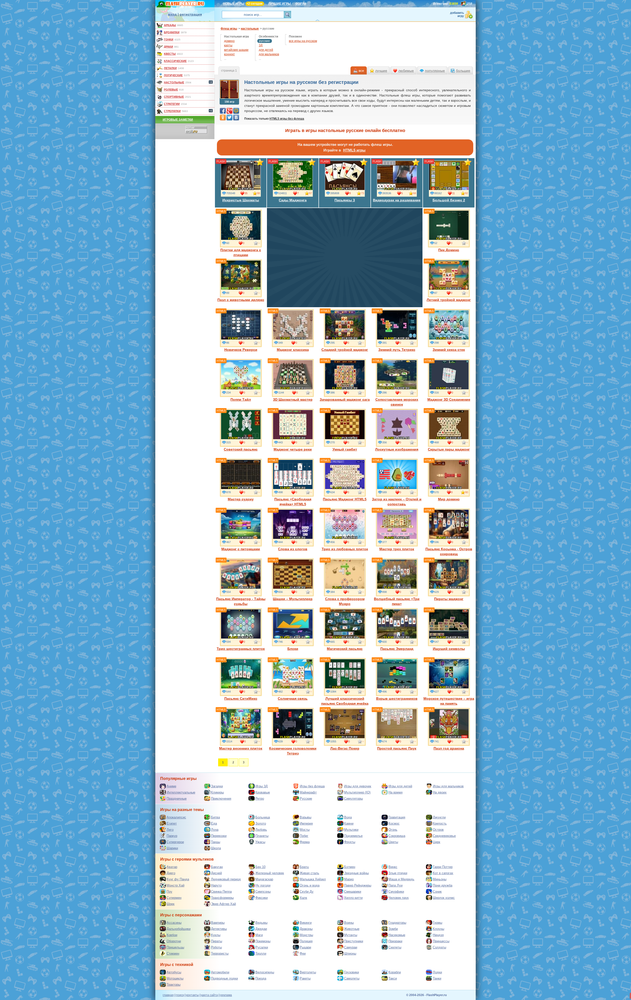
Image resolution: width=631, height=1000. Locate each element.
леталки (170, 68)
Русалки (261, 947)
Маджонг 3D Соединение (448, 399)
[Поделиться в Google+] (229, 111)
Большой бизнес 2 (449, 200)
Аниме (171, 786)
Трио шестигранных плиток (241, 649)
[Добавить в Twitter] (229, 117)
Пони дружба (442, 885)
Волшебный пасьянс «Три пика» (397, 601)
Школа (216, 848)
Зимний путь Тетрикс (396, 350)
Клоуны (438, 929)
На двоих (440, 792)
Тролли (260, 953)
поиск (180, 995)
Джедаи (261, 929)
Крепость (440, 823)
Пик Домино (448, 250)
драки (168, 46)
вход (172, 14)
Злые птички (397, 873)
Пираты (216, 941)
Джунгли (439, 817)
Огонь (392, 829)
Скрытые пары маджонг (449, 449)
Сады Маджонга (293, 200)
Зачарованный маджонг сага (345, 399)
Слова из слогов (292, 549)
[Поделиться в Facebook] (223, 111)
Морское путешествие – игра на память (448, 701)
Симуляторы (353, 798)
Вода (348, 817)
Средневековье (444, 836)
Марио (349, 879)
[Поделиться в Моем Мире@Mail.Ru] (236, 111)
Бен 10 (260, 867)
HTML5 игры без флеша (286, 118)
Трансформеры (222, 898)
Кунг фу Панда (178, 879)
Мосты (305, 829)
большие (463, 71)
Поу (169, 891)
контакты (192, 995)
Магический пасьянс (345, 649)
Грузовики (351, 972)
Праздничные (177, 798)
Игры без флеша (312, 786)
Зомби (393, 929)
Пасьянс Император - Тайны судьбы (240, 601)
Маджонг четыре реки (293, 449)
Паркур (172, 836)
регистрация (191, 14)
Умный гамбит (345, 449)
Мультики (351, 829)
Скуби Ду (307, 891)
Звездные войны (356, 873)
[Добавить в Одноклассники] (223, 117)
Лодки (437, 972)
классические (175, 60)
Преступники (353, 941)
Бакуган (217, 867)
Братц (304, 867)
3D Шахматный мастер (293, 399)
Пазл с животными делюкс (240, 300)
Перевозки (219, 836)
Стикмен (173, 953)
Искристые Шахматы (240, 200)
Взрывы (305, 817)
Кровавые (262, 792)
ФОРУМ (300, 3)
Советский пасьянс (241, 449)
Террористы (219, 953)
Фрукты (349, 842)
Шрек (171, 904)
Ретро (259, 798)
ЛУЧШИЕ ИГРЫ (279, 3)
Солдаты (439, 947)
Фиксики (261, 898)
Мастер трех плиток (396, 549)
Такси (392, 978)
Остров (438, 829)
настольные (174, 82)
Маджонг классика (293, 350)
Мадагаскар (264, 879)
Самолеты (351, 978)
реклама (226, 995)
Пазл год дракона (449, 748)
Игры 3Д (261, 786)
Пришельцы (175, 947)
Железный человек (269, 873)
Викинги (306, 923)
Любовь (261, 829)
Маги (259, 935)
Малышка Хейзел (313, 879)
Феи (303, 953)
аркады (170, 25)
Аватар (172, 867)
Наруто (216, 885)
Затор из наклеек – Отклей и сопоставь (396, 501)
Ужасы (260, 842)
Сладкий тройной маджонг (344, 350)
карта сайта (209, 995)
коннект (229, 54)
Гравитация (396, 817)
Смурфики (396, 891)
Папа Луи (395, 885)
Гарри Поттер (443, 867)
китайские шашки (236, 50)
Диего (171, 873)
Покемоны (262, 941)
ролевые (171, 89)
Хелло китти (353, 898)
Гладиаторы (397, 923)
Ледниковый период (226, 879)
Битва (215, 817)
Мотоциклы (175, 978)
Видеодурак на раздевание (397, 200)
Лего (170, 829)
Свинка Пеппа (221, 891)
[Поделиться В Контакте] (236, 117)
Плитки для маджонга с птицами (240, 252)
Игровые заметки (178, 119)
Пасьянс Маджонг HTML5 (345, 499)
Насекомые (396, 935)
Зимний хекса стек (449, 350)
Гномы (437, 923)
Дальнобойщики (179, 929)
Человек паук (398, 898)
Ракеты (305, 978)
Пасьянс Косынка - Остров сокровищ (448, 551)
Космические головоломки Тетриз (292, 750)
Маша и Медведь (401, 879)
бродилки (171, 32)
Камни (348, 823)
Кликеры (217, 792)
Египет (172, 823)
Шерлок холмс (444, 898)
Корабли (394, 972)
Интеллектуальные (181, 792)
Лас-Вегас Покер (344, 748)
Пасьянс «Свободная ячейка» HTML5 (292, 501)
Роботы (216, 947)
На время (395, 792)
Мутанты (350, 935)
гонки (168, 39)
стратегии (172, 103)
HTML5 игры (354, 150)
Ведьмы (261, 923)
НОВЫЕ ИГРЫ (233, 3)
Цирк (436, 842)
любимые (406, 71)
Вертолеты (308, 972)
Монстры (306, 935)
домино (229, 41)
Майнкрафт (308, 792)
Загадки (217, 786)
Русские (306, 798)
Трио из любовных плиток (345, 549)
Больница (262, 817)
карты (228, 45)
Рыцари (305, 947)
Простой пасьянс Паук (396, 748)
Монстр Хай (175, 885)
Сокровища (396, 836)
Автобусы (174, 972)
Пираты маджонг (448, 599)
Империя (306, 823)
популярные (435, 71)
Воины (349, 923)
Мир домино (449, 499)
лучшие (381, 71)
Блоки (292, 649)
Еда (214, 823)
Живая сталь (309, 873)
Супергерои (175, 842)
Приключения (221, 798)
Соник (437, 891)
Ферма (305, 842)
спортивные (174, 96)
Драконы (306, 929)
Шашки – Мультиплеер (293, 599)
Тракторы (173, 984)
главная (168, 995)
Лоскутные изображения (396, 449)
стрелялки (172, 111)
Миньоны (439, 879)
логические (173, 75)
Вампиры (218, 923)
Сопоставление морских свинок (396, 401)
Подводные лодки (224, 978)
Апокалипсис (176, 817)
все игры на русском (303, 41)
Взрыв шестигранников (397, 698)
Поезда (260, 978)
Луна (214, 829)
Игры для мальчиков (448, 786)
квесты (170, 53)
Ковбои (172, 935)
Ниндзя (438, 935)
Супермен (174, 898)
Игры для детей (400, 786)
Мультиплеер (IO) (357, 792)
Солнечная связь (293, 698)
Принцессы (441, 941)
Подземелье (353, 836)
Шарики (172, 848)
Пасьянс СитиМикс (240, 698)
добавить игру (457, 14)
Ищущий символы (449, 649)
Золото (260, 823)
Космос (394, 823)
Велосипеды (264, 972)
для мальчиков (269, 54)
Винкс (392, 867)
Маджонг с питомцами (240, 549)
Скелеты (394, 947)
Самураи (350, 947)
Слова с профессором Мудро (345, 601)
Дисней (216, 873)
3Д (261, 45)
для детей (266, 50)
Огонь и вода (309, 885)
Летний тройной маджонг (449, 300)
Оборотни (174, 941)
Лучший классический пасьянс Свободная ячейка (344, 701)
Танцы (215, 842)
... (225, 58)
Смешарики (352, 891)
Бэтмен (349, 867)
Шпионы (350, 953)
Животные (351, 929)
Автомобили (220, 972)
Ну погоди (262, 885)
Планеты (261, 836)
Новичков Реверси (240, 350)
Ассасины (174, 923)
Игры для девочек (357, 786)
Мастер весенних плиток (240, 748)
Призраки (395, 941)
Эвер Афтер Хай (223, 904)
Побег (304, 836)
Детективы (219, 929)
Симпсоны (263, 891)
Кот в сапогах (443, 873)
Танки (437, 978)
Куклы (215, 935)
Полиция (306, 941)
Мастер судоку (241, 499)
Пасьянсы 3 (344, 200)
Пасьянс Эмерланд (396, 649)
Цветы (393, 842)
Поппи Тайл (240, 399)
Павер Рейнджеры (357, 885)
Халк (303, 898)
